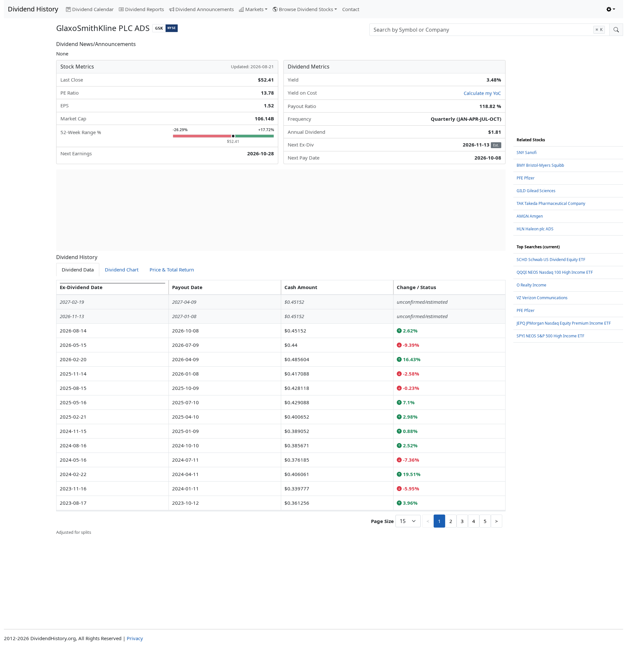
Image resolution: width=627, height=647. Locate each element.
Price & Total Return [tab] (172, 269)
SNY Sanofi (527, 152)
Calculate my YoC (482, 93)
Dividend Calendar (93, 9)
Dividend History (33, 9)
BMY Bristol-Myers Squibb (540, 165)
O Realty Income (531, 285)
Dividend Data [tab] (78, 269)
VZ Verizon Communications (542, 297)
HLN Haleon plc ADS (535, 229)
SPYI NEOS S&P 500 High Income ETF (550, 336)
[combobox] (489, 29)
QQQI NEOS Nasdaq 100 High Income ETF (555, 272)
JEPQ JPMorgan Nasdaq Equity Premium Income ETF (564, 323)
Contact (350, 9)
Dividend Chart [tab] (121, 269)
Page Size (382, 521)
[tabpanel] (281, 408)
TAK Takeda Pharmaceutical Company (551, 203)
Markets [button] (254, 9)
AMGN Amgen (530, 216)
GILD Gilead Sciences (536, 190)
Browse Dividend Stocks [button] (306, 9)
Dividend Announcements (204, 9)
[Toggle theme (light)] (611, 9)
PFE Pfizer (526, 178)
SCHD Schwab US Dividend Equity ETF (551, 259)
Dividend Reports (144, 9)
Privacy (135, 638)
